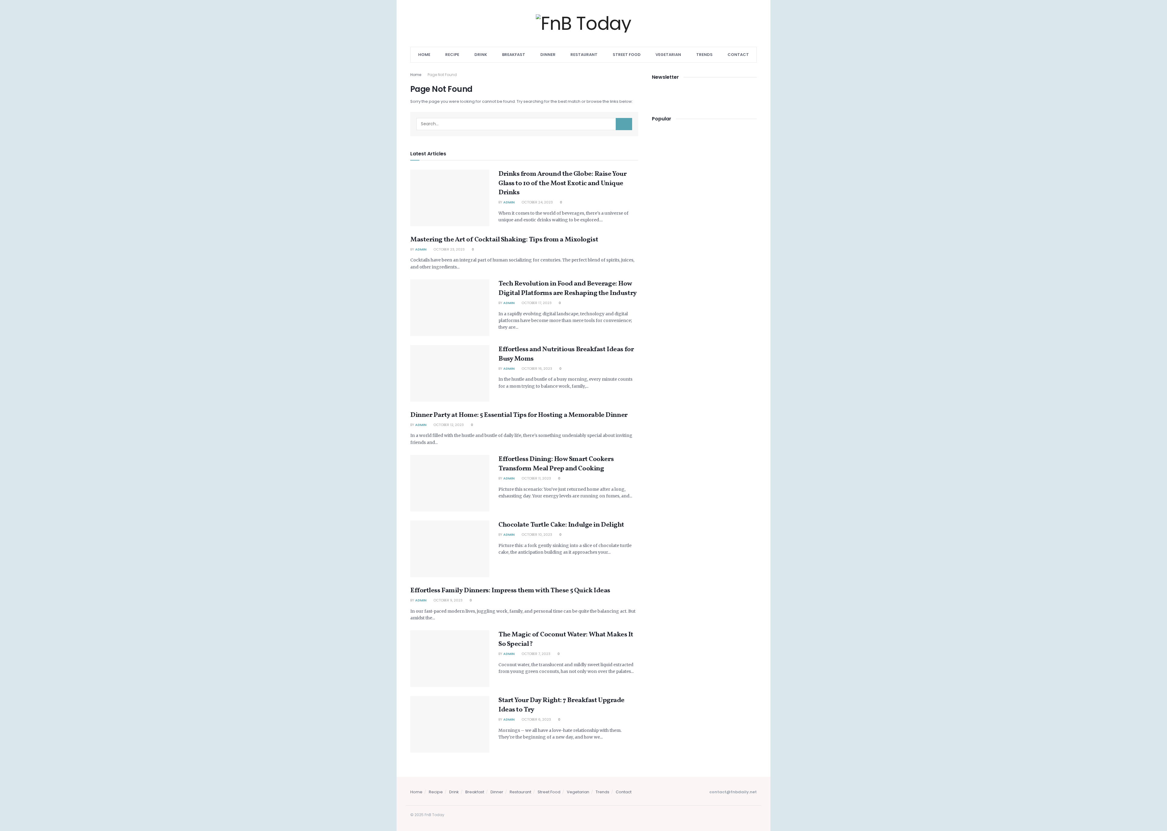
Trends (704, 54)
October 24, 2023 (537, 202)
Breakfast (513, 54)
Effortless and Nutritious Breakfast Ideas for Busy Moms (566, 354)
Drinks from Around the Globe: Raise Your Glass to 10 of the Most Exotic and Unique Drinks (562, 183)
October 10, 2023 (536, 534)
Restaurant (583, 54)
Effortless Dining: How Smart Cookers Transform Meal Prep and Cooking (556, 464)
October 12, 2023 (448, 424)
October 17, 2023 (536, 302)
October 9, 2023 (447, 600)
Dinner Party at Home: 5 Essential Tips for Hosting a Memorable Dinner (519, 415)
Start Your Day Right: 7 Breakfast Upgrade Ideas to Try (561, 705)
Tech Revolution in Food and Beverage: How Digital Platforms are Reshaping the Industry (567, 288)
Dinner (548, 54)
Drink (480, 54)
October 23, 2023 (448, 249)
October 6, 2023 (536, 719)
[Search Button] (624, 124)
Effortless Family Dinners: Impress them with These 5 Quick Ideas (510, 590)
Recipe (452, 54)
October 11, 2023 (536, 478)
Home (424, 54)
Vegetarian (668, 54)
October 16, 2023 (536, 368)
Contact (738, 54)
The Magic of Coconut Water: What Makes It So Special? (565, 639)
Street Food (627, 54)
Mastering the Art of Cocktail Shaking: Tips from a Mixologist (504, 239)
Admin (509, 202)
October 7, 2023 (535, 653)
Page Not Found (442, 74)
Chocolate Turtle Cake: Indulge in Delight (561, 525)
